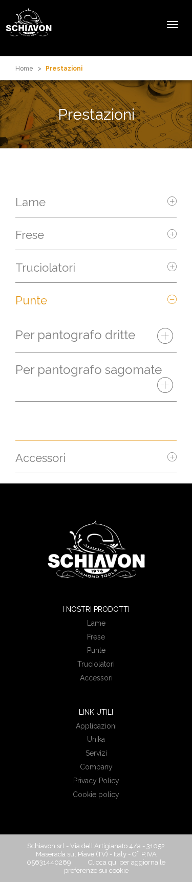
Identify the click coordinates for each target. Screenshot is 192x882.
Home (24, 68)
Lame (30, 202)
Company (96, 767)
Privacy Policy (96, 781)
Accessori (40, 458)
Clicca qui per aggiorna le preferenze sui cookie (115, 866)
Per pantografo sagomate (88, 370)
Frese (29, 234)
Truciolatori (45, 267)
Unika (96, 739)
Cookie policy (96, 794)
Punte (31, 300)
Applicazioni (96, 726)
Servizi (96, 753)
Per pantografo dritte (75, 335)
